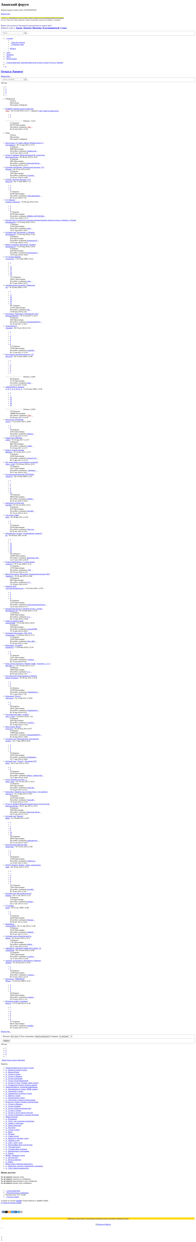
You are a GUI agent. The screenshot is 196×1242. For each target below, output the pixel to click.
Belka (7, 818)
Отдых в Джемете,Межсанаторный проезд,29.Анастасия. (27, 804)
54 (11, 548)
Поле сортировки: (28, 1036)
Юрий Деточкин (11, 678)
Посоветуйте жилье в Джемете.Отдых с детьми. (24, 609)
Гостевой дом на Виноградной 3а (18, 936)
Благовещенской (51, 28)
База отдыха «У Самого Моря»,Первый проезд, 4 (24, 143)
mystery (8, 741)
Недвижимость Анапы (123, 1218)
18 (11, 297)
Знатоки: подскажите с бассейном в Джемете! (23, 961)
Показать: (7, 1036)
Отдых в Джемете (12, 71)
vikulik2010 (9, 950)
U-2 (28, 582)
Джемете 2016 (10, 586)
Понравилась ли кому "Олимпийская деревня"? (23, 533)
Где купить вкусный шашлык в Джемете (21, 676)
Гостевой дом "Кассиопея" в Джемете (20, 232)
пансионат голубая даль (14, 503)
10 (11, 493)
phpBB (18, 1201)
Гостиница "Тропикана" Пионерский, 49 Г (22, 314)
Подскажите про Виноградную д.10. (19, 354)
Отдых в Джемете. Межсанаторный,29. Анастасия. (25, 155)
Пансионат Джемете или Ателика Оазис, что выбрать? (26, 792)
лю (6, 287)
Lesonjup (30, 175)
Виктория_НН (32, 558)
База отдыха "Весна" (13, 727)
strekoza (30, 434)
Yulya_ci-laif (10, 464)
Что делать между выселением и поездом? (21, 462)
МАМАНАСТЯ (11, 611)
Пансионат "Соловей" (14, 645)
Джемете (27, 28)
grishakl (8, 963)
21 (11, 304)
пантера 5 (9, 794)
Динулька (9, 698)
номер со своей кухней (14, 621)
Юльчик (8, 169)
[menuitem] (17, 42)
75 (11, 267)
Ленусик (30, 529)
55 (11, 550)
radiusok (30, 932)
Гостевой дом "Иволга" (14, 816)
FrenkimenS (31, 757)
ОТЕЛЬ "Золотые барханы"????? (18, 179)
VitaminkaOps (32, 692)
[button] (6, 95)
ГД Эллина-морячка (13, 257)
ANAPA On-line (71, 1218)
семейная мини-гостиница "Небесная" (20, 285)
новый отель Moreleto (13, 438)
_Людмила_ (31, 470)
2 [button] (5, 89)
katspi (7, 908)
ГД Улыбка (9, 906)
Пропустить (5, 14)
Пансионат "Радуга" (13, 696)
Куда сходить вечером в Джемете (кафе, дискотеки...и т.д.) (27, 664)
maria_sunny (10, 782)
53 (11, 546)
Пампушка (9, 847)
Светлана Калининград (14, 588)
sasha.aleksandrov (33, 196)
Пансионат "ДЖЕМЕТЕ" (15, 979)
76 (11, 269)
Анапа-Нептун (11, 326)
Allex (7, 111)
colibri (7, 440)
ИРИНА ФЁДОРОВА (35, 216)
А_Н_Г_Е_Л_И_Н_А (13, 389)
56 (11, 552)
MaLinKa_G (10, 666)
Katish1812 (9, 647)
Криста (8, 1003)
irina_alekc (31, 641)
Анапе (19, 28)
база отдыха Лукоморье (14, 419)
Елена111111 (32, 458)
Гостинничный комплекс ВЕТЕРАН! (19, 474)
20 (11, 302)
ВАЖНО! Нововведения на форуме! (19, 109)
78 (11, 273)
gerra (29, 228)
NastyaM (30, 788)
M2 (28, 310)
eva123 (8, 422)
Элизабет (9, 328)
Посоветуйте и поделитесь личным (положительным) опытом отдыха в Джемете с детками (40, 220)
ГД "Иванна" (10, 200)
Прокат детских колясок (14, 450)
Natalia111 (9, 576)
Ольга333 (9, 729)
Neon (7, 763)
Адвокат (30, 659)
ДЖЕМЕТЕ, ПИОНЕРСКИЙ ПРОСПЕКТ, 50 (23, 948)
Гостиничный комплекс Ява (16, 845)
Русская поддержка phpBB (11, 1203)
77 (11, 271)
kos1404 (8, 505)
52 (11, 544)
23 (11, 401)
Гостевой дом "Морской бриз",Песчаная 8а (22, 739)
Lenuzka (30, 997)
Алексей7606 (10, 926)
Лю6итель (31, 861)
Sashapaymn (31, 151)
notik (7, 867)
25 (11, 405)
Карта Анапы (112, 1218)
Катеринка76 (10, 222)
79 (11, 275)
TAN (29, 570)
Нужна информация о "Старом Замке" (20, 562)
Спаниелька (10, 635)
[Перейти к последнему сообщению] (32, 127)
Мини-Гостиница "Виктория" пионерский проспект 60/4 (27, 574)
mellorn (30, 499)
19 (11, 299)
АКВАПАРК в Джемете (14, 387)
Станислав (9, 259)
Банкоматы (9, 924)
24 (11, 403)
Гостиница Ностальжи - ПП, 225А (18, 633)
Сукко (63, 28)
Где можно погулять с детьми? (17, 714)
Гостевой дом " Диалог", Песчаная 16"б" (21, 761)
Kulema (8, 895)
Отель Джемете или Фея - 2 (16, 780)
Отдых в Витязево (91, 1218)
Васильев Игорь (11, 157)
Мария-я (8, 452)
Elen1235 (8, 181)
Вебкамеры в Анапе (102, 1218)
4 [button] (5, 93)
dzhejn (7, 938)
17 (11, 295)
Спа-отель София (12, 515)
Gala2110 (8, 476)
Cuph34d (30, 350)
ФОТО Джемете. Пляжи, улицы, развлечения (23, 865)
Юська (8, 981)
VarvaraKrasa (10, 145)
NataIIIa (30, 1026)
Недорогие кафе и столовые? (16, 1001)
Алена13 (8, 564)
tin (6, 535)
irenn (7, 517)
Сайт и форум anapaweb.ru (48, 111)
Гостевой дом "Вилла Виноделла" (18, 893)
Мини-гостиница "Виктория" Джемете (20, 245)
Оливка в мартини (12, 202)
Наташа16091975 (12, 316)
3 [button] (5, 91)
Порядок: (55, 1036)
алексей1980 (10, 623)
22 (11, 399)
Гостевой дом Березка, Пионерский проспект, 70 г (24, 167)
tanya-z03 (8, 356)
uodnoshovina (32, 841)
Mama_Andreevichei (34, 775)
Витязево (37, 28)
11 (11, 834)
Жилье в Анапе (80, 1218)
